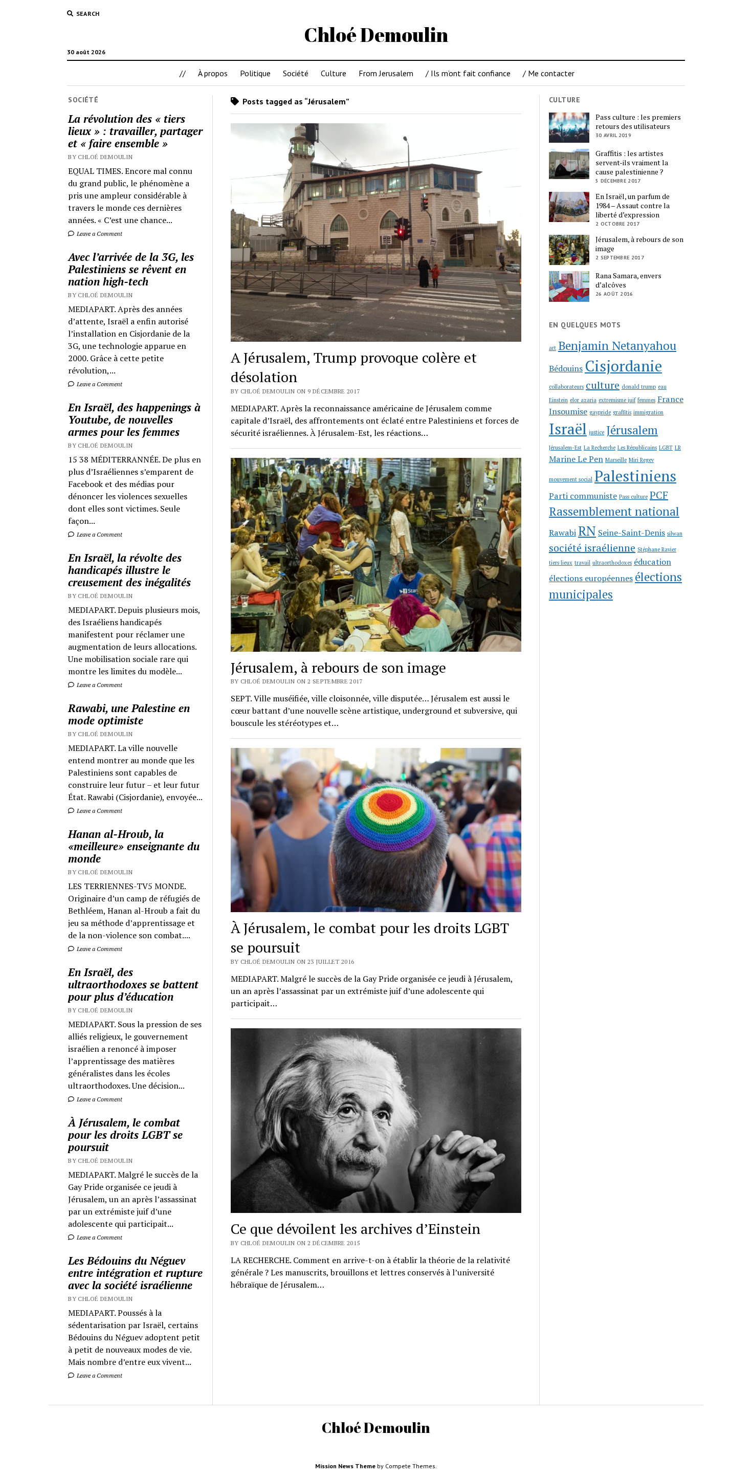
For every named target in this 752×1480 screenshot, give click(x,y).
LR (678, 447)
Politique (255, 73)
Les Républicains (637, 447)
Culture (333, 73)
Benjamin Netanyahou (617, 346)
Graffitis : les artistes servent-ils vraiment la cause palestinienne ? (631, 162)
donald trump (639, 386)
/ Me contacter (548, 73)
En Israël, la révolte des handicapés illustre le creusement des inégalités (129, 569)
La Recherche (599, 447)
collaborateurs (566, 386)
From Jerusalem (386, 73)
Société (295, 73)
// (183, 73)
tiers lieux (560, 562)
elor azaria (583, 400)
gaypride (600, 412)
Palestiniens (635, 475)
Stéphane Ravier (656, 549)
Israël (568, 428)
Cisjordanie (623, 365)
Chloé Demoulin (376, 34)
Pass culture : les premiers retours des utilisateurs (638, 122)
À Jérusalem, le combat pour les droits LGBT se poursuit (125, 1134)
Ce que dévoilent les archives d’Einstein (355, 1228)
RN (587, 530)
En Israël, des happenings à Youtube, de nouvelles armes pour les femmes (134, 419)
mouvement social (570, 479)
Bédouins (566, 368)
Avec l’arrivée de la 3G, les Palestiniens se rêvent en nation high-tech (131, 269)
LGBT (666, 447)
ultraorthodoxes (612, 562)
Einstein (558, 400)
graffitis (622, 412)
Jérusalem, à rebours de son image (338, 667)
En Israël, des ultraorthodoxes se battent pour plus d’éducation (133, 984)
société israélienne (592, 548)
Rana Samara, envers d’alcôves (628, 280)
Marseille (616, 459)
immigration (648, 412)
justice (596, 432)
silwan (674, 533)
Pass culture (633, 496)
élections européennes (591, 578)
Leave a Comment (98, 233)
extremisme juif (617, 400)
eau (662, 386)
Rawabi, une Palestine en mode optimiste (129, 714)
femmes (646, 400)
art (552, 347)
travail (582, 562)
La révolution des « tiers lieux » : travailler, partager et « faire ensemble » (135, 131)
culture (603, 385)
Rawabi (562, 532)
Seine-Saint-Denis (631, 532)
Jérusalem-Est (565, 447)
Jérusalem (632, 430)
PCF (659, 495)
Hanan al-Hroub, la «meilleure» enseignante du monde (134, 846)
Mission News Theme (345, 1466)
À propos (213, 73)
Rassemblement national (614, 511)
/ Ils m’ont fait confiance (468, 73)
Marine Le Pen (576, 459)
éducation (652, 561)
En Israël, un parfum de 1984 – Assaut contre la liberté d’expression (632, 205)
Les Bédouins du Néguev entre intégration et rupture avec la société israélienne (135, 1272)
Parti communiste (583, 495)
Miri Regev (641, 459)
